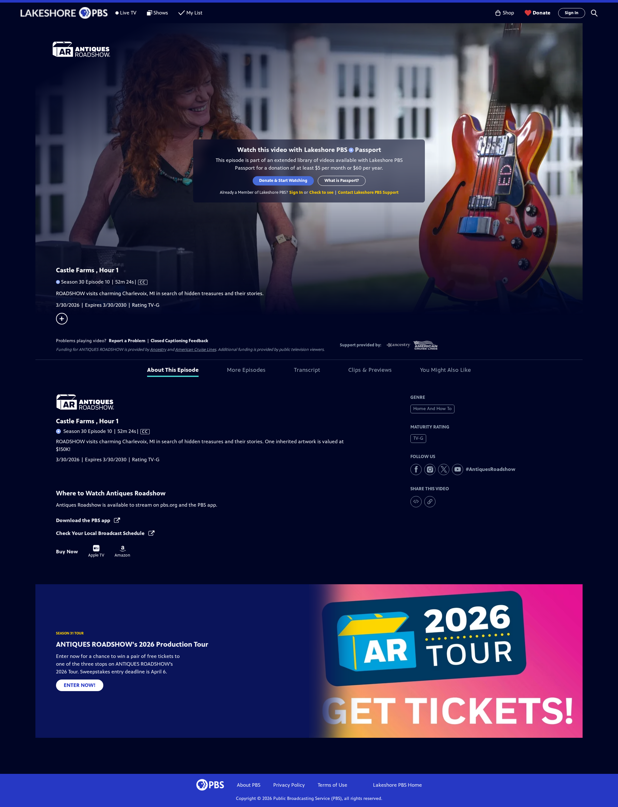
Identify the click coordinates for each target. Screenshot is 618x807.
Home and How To (432, 408)
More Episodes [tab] (246, 369)
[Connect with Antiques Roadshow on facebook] (416, 469)
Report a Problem (127, 340)
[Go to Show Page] (317, 49)
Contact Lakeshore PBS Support (368, 192)
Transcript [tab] (307, 369)
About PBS (248, 785)
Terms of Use (332, 785)
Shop (508, 13)
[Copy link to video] (429, 501)
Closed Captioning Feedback (179, 340)
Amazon (122, 552)
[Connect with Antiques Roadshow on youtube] (457, 469)
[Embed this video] (416, 501)
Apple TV (96, 551)
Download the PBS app (83, 520)
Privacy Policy (289, 785)
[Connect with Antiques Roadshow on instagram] (429, 469)
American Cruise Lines (195, 349)
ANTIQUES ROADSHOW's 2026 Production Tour (132, 644)
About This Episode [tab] (173, 369)
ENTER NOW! (80, 685)
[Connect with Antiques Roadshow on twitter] (443, 469)
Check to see (321, 192)
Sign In (571, 12)
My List (194, 13)
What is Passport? (341, 180)
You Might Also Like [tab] (445, 369)
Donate (541, 13)
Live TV (128, 13)
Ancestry (158, 349)
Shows (161, 13)
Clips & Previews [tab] (370, 369)
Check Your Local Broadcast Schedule (101, 533)
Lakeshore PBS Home (397, 785)
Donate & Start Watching (283, 180)
